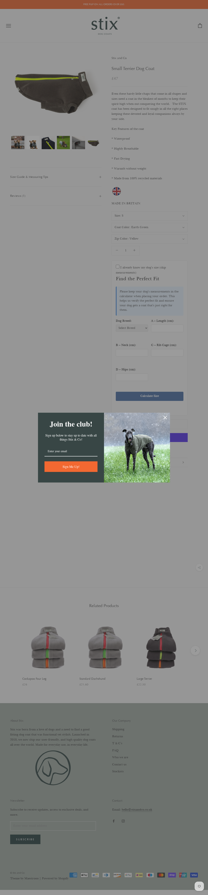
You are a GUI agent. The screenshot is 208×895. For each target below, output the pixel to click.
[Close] (165, 417)
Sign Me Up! (71, 466)
